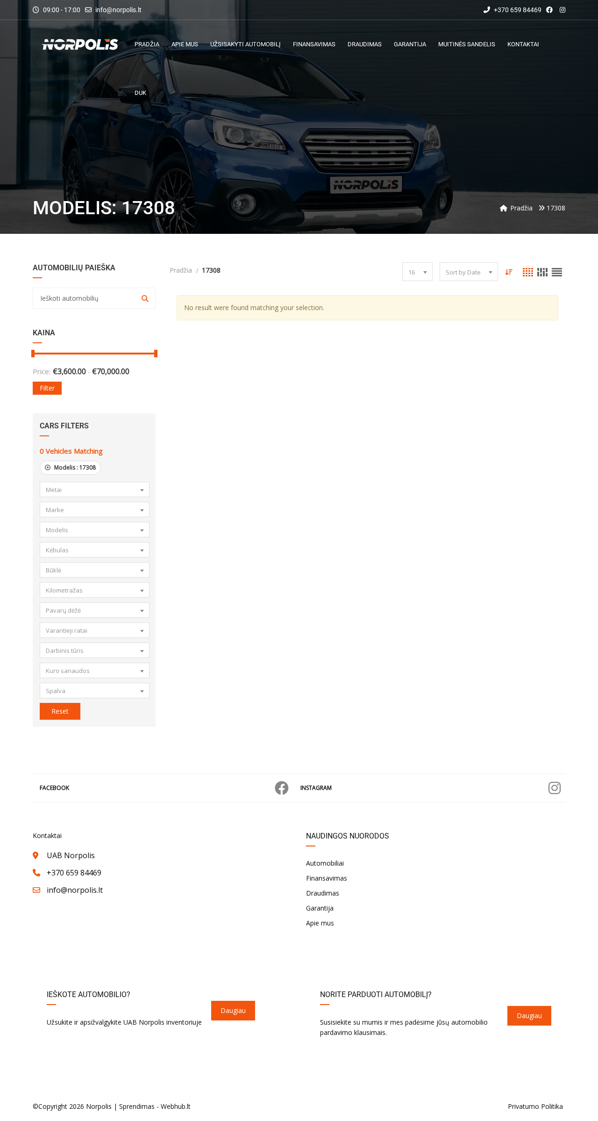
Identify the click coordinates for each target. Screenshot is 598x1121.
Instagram (316, 788)
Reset (60, 711)
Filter (47, 387)
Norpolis (99, 1106)
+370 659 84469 (516, 10)
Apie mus (320, 922)
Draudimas (322, 893)
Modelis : (74, 467)
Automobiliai (325, 863)
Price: (41, 371)
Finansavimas (326, 878)
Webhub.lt (176, 1106)
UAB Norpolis (71, 855)
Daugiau (233, 1010)
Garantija (320, 908)
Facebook (54, 788)
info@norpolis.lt (118, 10)
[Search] (145, 298)
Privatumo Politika (535, 1106)
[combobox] (95, 489)
